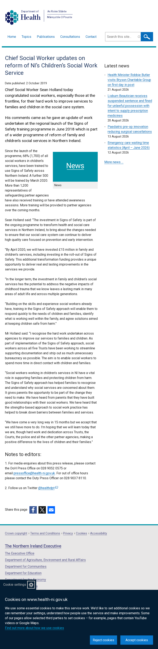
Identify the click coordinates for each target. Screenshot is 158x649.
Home (11, 37)
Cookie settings (14, 585)
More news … (113, 162)
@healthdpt (47, 488)
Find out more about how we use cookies (34, 628)
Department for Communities (25, 566)
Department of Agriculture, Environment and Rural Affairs (45, 560)
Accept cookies (136, 640)
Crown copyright (16, 533)
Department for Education (23, 573)
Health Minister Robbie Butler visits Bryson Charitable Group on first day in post (129, 80)
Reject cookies (103, 640)
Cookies (81, 533)
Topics (26, 37)
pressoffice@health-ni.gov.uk (34, 473)
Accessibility (98, 533)
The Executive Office (19, 553)
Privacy (68, 533)
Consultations (70, 37)
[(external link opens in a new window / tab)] (33, 510)
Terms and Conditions (45, 533)
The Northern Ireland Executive (33, 546)
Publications (46, 37)
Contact (91, 37)
